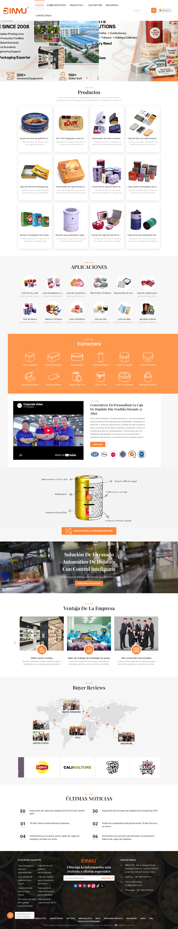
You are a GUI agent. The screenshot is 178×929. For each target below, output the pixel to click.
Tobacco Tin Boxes (53, 319)
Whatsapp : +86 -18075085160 (139, 890)
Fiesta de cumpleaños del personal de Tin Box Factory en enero (129, 825)
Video (143, 918)
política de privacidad (89, 921)
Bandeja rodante (148, 319)
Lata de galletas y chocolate (53, 293)
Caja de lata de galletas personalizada (45, 869)
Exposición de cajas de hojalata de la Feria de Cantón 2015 (57, 812)
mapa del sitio (85, 918)
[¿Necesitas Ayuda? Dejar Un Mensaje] (10, 915)
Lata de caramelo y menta (77, 293)
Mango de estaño (148, 384)
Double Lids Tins (77, 384)
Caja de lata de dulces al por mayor (25, 891)
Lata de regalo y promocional (148, 293)
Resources (112, 5)
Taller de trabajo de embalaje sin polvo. (143, 657)
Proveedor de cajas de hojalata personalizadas (27, 902)
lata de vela (101, 319)
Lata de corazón (148, 364)
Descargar (131, 918)
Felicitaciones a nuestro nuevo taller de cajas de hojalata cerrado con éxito (54, 837)
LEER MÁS (35, 150)
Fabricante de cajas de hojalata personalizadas (46, 891)
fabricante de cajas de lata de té (47, 901)
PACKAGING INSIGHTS (113, 918)
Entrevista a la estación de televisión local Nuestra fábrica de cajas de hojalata (128, 837)
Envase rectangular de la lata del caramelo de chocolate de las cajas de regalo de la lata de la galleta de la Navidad (36, 235)
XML (151, 918)
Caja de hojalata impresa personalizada (26, 869)
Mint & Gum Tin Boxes (100, 293)
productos (76, 5)
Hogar (39, 5)
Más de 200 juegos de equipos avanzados (49, 659)
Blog (98, 918)
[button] (86, 78)
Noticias (71, 918)
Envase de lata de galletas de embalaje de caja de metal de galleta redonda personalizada (36, 138)
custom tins (95, 5)
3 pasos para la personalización (93, 530)
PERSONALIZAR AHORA (89, 583)
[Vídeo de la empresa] (48, 459)
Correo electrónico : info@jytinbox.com (134, 883)
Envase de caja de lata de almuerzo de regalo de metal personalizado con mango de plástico (108, 235)
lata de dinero (30, 319)
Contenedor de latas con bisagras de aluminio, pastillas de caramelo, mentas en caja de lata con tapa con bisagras (108, 138)
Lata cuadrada (30, 364)
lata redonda (77, 364)
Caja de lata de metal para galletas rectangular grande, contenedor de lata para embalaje (36, 186)
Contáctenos (43, 15)
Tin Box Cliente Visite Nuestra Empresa (49, 823)
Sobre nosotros (56, 5)
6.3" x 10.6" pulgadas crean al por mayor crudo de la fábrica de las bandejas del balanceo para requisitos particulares (72, 138)
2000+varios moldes (96, 657)
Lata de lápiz (124, 319)
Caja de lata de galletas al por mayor (25, 880)
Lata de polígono (101, 364)
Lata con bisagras (30, 384)
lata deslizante (53, 384)
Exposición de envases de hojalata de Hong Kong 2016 (130, 810)
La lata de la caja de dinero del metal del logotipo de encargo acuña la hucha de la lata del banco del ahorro (108, 186)
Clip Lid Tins (100, 384)
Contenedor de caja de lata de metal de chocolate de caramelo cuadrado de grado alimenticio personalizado (72, 186)
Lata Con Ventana (124, 384)
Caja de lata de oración (124, 293)
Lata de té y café (30, 293)
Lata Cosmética (77, 319)
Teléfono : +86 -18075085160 (138, 876)
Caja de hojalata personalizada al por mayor (46, 880)
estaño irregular (124, 364)
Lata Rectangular (53, 364)
